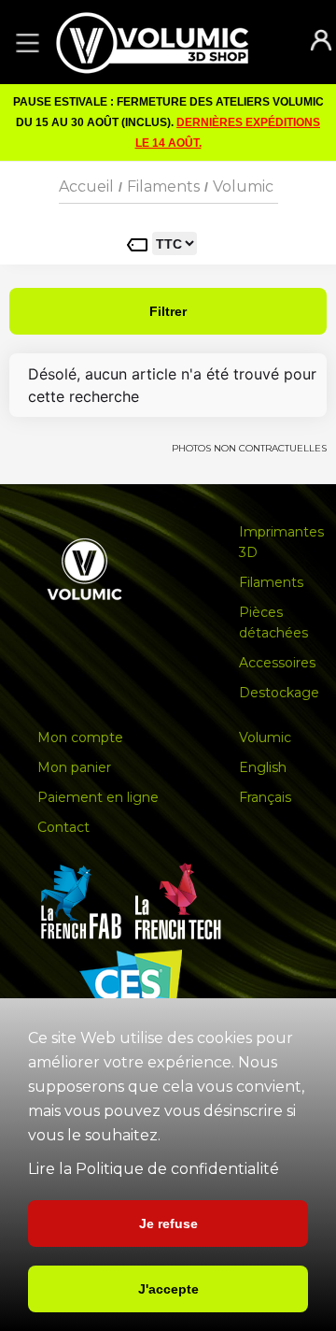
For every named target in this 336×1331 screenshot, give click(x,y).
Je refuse (168, 1223)
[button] (24, 42)
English (263, 767)
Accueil (86, 186)
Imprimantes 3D (281, 542)
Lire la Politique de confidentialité (153, 1169)
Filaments (163, 186)
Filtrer (168, 311)
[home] (170, 42)
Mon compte (80, 737)
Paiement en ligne (98, 797)
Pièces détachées (273, 622)
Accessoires (277, 662)
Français (265, 797)
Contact (63, 827)
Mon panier (74, 767)
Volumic (243, 186)
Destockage (279, 692)
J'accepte (168, 1288)
